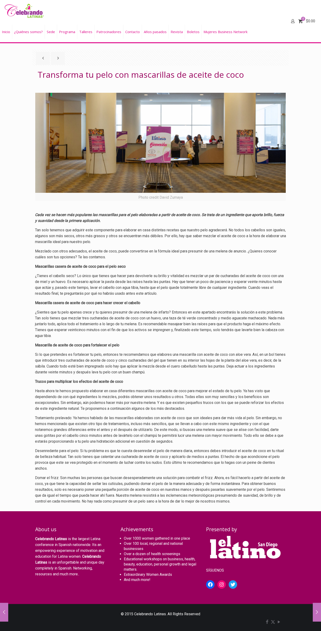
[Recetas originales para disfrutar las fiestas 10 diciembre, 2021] (317, 612)
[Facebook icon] (267, 622)
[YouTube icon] (279, 622)
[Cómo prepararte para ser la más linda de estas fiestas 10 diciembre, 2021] (4, 612)
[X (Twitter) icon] (273, 622)
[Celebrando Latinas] (25, 10)
